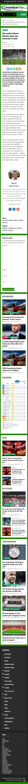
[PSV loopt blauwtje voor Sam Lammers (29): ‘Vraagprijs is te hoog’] (14, 603)
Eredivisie (5, 30)
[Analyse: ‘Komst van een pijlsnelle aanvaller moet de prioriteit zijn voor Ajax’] (14, 448)
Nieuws (6, 701)
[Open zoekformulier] (14, 14)
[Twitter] (11, 69)
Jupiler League (8, 698)
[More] (20, 69)
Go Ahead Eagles (7, 770)
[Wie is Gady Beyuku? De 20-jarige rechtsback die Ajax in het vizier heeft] (14, 552)
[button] (2, 14)
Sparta (4, 758)
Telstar (4, 756)
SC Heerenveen (6, 772)
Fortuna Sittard (6, 764)
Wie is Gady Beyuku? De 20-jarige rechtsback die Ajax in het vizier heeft (12, 564)
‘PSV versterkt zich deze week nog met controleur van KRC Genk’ (13, 590)
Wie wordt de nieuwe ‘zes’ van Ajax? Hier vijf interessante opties (6, 471)
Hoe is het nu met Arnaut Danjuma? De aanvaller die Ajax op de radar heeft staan (13, 511)
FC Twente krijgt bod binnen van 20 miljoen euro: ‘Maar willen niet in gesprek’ (13, 343)
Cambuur (5, 752)
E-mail (4, 276)
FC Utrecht (5, 766)
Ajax (3, 93)
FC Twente (5, 748)
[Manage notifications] (24, 780)
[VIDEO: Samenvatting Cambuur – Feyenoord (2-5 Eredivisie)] (14, 358)
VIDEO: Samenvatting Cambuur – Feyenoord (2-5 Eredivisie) (12, 369)
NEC (3, 746)
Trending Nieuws (9, 721)
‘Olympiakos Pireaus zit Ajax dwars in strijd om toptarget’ (14, 639)
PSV (3, 742)
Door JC (6, 42)
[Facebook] (8, 69)
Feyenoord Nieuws (14, 313)
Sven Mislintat (6, 72)
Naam (4, 270)
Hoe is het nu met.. (8, 505)
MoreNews (9, 780)
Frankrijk (7, 688)
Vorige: (12, 220)
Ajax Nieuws (7, 454)
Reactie (5, 245)
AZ (3, 744)
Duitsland (7, 671)
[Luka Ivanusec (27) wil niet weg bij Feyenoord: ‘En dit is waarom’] (14, 307)
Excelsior (5, 762)
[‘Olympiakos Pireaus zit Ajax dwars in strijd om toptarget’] (14, 628)
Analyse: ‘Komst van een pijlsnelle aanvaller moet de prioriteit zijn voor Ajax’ (12, 460)
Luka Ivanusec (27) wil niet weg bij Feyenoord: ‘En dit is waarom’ (13, 318)
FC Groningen (6, 754)
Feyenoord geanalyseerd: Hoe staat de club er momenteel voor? (6, 481)
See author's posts (14, 204)
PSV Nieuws (6, 584)
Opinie (6, 704)
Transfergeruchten (14, 337)
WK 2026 (7, 728)
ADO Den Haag (6, 750)
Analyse (13, 454)
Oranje (6, 708)
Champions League (9, 664)
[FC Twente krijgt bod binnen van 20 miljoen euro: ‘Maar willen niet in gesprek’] (14, 331)
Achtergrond (7, 558)
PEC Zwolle (5, 768)
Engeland (7, 674)
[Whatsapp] (14, 69)
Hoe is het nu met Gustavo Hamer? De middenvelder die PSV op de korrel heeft (6, 521)
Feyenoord (5, 741)
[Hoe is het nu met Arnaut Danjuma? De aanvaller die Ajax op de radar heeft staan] (14, 499)
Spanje (6, 715)
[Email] (17, 69)
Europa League (8, 681)
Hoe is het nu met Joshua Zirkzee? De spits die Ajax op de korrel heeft (6, 531)
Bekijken (23, 14)
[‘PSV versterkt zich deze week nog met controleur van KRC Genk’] (14, 579)
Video (6, 725)
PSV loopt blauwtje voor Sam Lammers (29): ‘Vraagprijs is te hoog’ (14, 614)
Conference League (9, 667)
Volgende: (12, 228)
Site (3, 282)
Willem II (4, 760)
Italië (6, 694)
